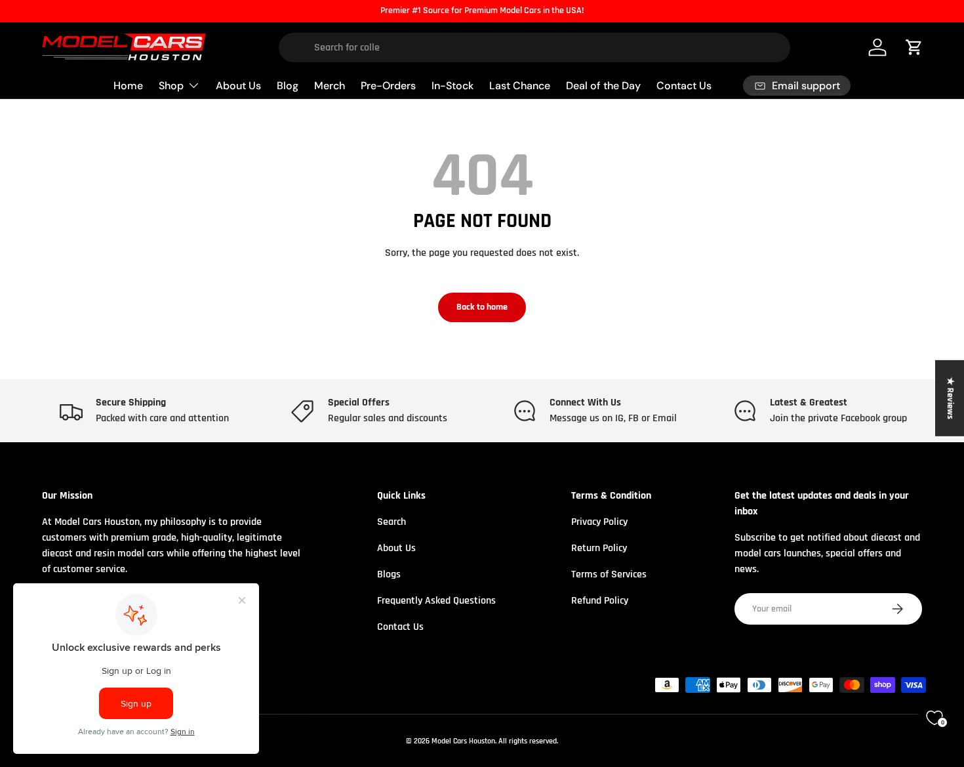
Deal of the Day (603, 85)
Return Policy (599, 548)
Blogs (389, 574)
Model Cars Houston (463, 741)
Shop (171, 85)
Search (391, 522)
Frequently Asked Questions (436, 601)
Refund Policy (599, 601)
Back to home (482, 307)
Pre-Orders (388, 85)
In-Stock (452, 85)
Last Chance (519, 85)
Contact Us (684, 85)
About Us (238, 85)
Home (128, 85)
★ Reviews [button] (950, 398)
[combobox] (535, 47)
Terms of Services (609, 574)
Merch (329, 85)
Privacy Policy (599, 522)
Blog (287, 85)
